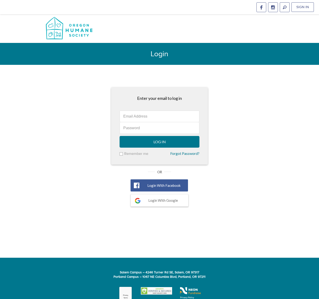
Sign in (302, 7)
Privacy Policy (187, 297)
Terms (126, 298)
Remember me (136, 153)
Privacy (125, 295)
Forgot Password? (184, 153)
